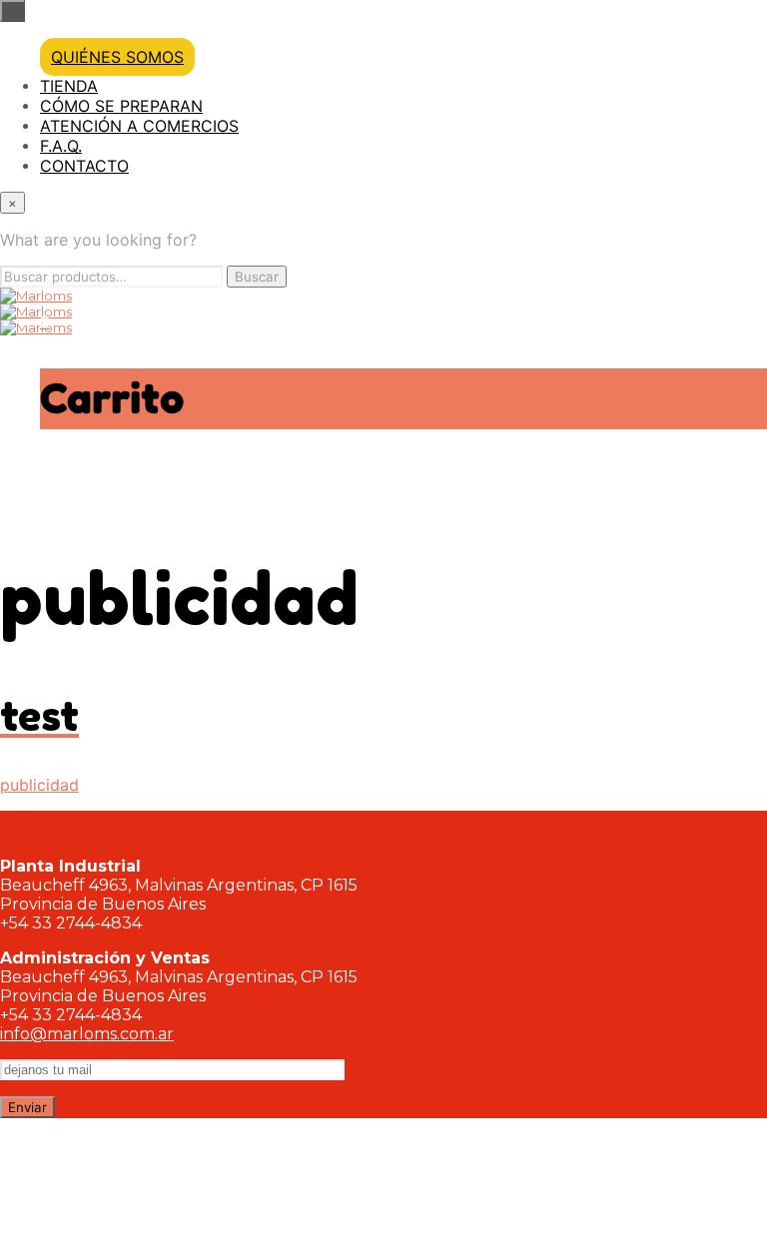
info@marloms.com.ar (87, 1033)
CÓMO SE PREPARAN (121, 106)
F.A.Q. (61, 146)
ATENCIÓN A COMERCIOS (139, 126)
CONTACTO (84, 166)
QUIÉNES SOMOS (117, 57)
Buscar (257, 277)
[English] (703, 530)
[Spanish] (742, 530)
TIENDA (69, 86)
